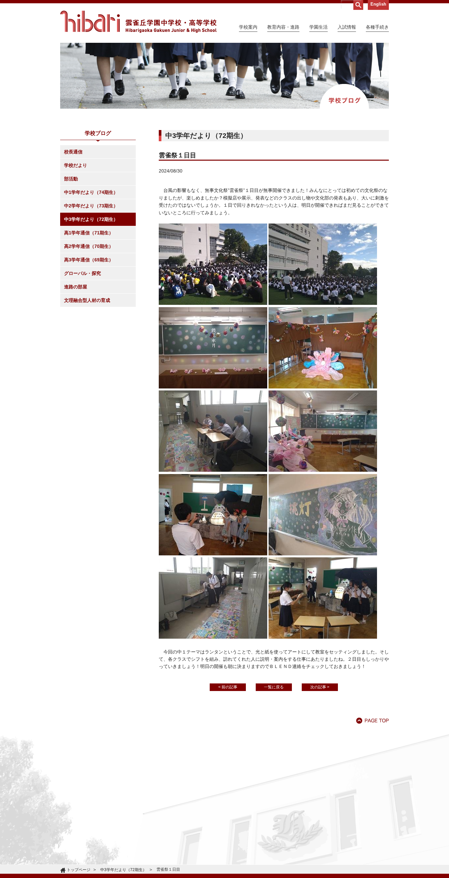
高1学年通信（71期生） (88, 232)
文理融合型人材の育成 (87, 300)
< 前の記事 (227, 687)
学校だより (75, 165)
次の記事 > (319, 687)
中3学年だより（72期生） (91, 219)
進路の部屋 (75, 286)
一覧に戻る (274, 687)
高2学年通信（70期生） (88, 246)
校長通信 (73, 151)
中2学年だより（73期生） (91, 205)
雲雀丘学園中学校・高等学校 (138, 22)
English (378, 4)
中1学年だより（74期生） (91, 192)
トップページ (78, 869)
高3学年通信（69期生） (88, 259)
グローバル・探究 (82, 273)
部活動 (71, 178)
